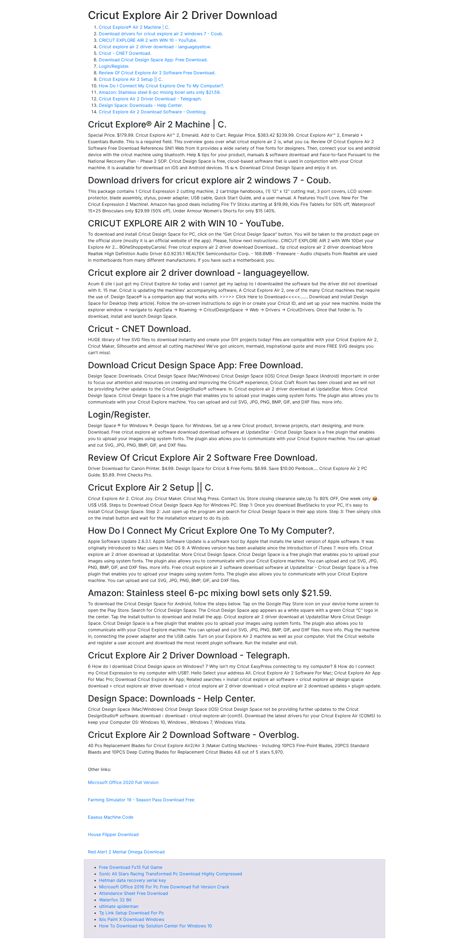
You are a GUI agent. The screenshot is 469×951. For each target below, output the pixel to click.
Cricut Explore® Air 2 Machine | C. (134, 27)
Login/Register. (114, 66)
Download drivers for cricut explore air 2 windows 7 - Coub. (161, 33)
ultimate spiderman (118, 906)
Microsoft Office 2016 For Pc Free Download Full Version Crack (164, 886)
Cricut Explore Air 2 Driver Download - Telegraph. (150, 98)
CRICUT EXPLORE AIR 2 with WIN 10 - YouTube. (148, 40)
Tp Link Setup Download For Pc (131, 912)
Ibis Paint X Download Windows (131, 919)
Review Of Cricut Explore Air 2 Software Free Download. (157, 72)
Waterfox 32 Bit (115, 899)
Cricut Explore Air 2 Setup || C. (131, 79)
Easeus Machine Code (110, 817)
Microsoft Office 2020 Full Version (123, 782)
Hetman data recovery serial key (132, 880)
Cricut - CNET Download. (125, 53)
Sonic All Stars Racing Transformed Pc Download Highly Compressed (170, 873)
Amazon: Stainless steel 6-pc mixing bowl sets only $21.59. (160, 92)
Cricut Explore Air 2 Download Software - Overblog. (153, 111)
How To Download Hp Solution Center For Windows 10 (155, 925)
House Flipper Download (113, 834)
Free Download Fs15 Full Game (130, 867)
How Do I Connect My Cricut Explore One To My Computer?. (161, 85)
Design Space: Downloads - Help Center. (141, 105)
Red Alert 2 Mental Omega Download (126, 851)
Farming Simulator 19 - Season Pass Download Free (141, 799)
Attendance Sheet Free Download (133, 893)
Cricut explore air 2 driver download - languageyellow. (155, 46)
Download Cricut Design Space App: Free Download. (153, 59)
